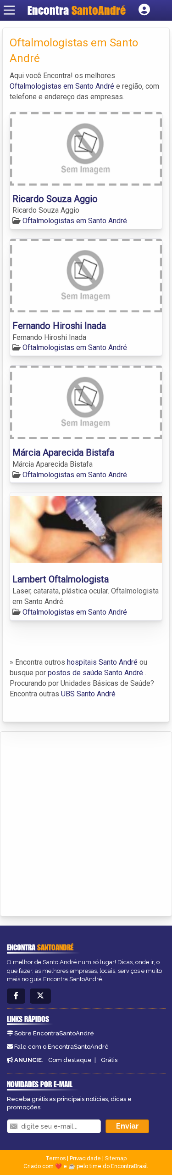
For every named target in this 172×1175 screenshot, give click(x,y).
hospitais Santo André (102, 662)
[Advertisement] (86, 822)
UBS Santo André (88, 693)
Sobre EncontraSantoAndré (54, 1033)
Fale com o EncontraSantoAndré (61, 1046)
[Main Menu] (9, 10)
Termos (55, 1158)
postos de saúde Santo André (95, 672)
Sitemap (116, 1158)
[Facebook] (16, 996)
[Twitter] (40, 996)
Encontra (77, 10)
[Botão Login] (144, 10)
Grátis (109, 1059)
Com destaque (70, 1059)
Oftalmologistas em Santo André (62, 86)
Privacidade (85, 1158)
